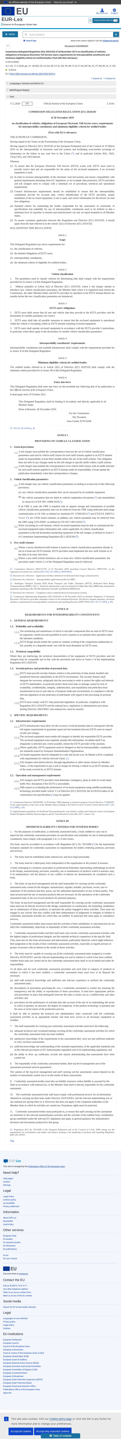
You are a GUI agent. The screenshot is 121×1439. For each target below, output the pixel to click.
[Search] (116, 34)
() (72, 153)
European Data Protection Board (17, 1383)
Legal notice (8, 1196)
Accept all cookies (21, 1431)
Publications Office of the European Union (46, 1166)
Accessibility (8, 1203)
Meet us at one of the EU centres (17, 1295)
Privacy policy (9, 1322)
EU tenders (8, 1239)
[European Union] (9, 1268)
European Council (11, 1343)
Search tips (31, 40)
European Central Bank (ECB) (16, 1356)
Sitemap (7, 1185)
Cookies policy (9, 1200)
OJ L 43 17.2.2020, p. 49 (101, 602)
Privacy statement (11, 1206)
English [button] (114, 13)
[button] (60, 1436)
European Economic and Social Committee (22, 1366)
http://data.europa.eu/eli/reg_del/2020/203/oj (32, 74)
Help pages (8, 1178)
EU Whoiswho (9, 1246)
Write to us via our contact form (17, 1292)
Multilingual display (19, 90)
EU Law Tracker (10, 1258)
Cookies (6, 1328)
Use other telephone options (15, 1289)
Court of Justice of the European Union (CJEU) (23, 1353)
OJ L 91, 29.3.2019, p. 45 (24, 428)
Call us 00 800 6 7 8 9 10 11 (15, 1285)
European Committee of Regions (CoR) (20, 1369)
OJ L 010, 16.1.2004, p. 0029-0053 (56, 572)
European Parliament (12, 1340)
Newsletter (8, 1221)
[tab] (61, 83)
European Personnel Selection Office (19, 1386)
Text (12, 96)
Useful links (8, 1224)
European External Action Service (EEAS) (21, 1363)
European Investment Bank (15, 1373)
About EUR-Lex (9, 1218)
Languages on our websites (15, 1318)
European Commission (13, 1349)
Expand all (97, 78)
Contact (6, 1182)
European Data (9, 1236)
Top (12, 1140)
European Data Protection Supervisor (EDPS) (23, 1379)
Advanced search (111, 40)
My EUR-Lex (102, 13)
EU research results (11, 1242)
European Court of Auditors (15, 1359)
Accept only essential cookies (52, 1431)
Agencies (7, 1393)
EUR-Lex (12, 19)
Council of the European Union (16, 1346)
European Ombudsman (13, 1376)
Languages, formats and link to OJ (27, 83)
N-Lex (5, 1255)
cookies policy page (60, 1419)
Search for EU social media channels (19, 1307)
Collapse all (110, 78)
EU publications (10, 1249)
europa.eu (23, 1273)
